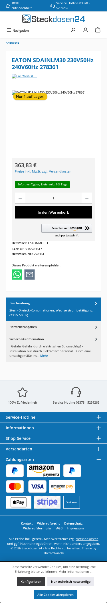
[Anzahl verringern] (20, 198)
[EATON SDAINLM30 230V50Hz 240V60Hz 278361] (53, 122)
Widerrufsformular (37, 528)
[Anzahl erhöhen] (87, 198)
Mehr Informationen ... (75, 571)
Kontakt (27, 523)
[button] (66, 231)
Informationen (20, 427)
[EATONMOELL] (53, 76)
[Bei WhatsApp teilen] (17, 274)
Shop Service (18, 438)
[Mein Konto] (85, 30)
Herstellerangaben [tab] (23, 327)
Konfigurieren (31, 581)
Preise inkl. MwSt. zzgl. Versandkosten (43, 171)
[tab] (53, 309)
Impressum (75, 528)
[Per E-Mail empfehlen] (29, 274)
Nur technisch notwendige (70, 581)
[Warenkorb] (98, 30)
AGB (59, 528)
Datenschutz (73, 523)
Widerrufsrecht (48, 523)
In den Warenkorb (53, 212)
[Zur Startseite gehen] (53, 19)
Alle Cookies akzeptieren (55, 594)
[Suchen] (73, 30)
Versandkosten (87, 539)
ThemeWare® (53, 553)
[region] (53, 122)
